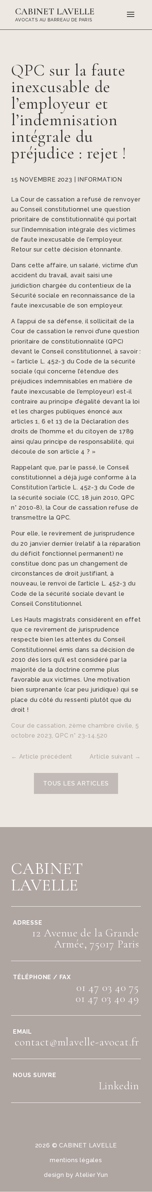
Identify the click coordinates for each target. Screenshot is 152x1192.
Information (99, 179)
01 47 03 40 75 (107, 987)
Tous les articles (76, 783)
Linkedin (119, 1086)
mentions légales (76, 1160)
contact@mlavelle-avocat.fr (77, 1042)
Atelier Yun (91, 1174)
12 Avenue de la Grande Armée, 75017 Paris (85, 938)
